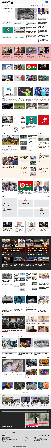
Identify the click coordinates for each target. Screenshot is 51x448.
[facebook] (35, 5)
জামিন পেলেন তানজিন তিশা (42, 323)
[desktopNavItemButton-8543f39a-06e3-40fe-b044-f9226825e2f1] (27, 5)
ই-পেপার (44, 5)
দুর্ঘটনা (27, 295)
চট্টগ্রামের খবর (41, 271)
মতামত (22, 5)
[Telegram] (39, 5)
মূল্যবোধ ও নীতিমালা (25, 438)
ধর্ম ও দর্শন (36, 336)
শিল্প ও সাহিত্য (20, 336)
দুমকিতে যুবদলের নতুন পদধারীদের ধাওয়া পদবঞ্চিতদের (6, 282)
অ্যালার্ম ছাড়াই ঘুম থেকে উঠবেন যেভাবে (10, 373)
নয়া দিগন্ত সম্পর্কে (25, 437)
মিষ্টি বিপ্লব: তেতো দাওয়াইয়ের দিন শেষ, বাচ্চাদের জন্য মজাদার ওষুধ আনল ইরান (31, 376)
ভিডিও (24, 5)
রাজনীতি (3, 153)
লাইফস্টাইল (4, 357)
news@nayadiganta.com (39, 441)
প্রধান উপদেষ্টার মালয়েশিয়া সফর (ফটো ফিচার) (33, 426)
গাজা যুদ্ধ (3, 395)
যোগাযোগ (25, 440)
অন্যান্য (26, 5)
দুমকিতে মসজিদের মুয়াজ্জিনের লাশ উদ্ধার (28, 274)
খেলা (17, 5)
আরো (48, 45)
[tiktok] (37, 5)
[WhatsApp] (38, 5)
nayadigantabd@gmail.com (37, 442)
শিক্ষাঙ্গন (40, 295)
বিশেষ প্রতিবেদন (4, 179)
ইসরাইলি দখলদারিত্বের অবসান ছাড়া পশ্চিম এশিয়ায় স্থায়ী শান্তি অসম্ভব (25, 403)
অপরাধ (15, 295)
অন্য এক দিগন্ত (47, 5)
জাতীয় (3, 114)
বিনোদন (3, 314)
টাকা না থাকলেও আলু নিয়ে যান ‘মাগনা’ (7, 426)
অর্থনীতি (19, 5)
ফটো (3, 411)
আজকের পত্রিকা (8, 5)
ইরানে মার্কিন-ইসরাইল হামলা (6, 45)
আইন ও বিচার (4, 295)
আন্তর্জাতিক (14, 5)
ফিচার (3, 336)
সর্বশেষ (5, 5)
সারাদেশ (3, 271)
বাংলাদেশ (12, 5)
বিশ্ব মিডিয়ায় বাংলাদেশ (42, 133)
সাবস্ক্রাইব (13, 432)
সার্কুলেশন (25, 439)
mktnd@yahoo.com (44, 442)
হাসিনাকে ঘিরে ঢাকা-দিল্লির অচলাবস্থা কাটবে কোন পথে (41, 190)
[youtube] (36, 5)
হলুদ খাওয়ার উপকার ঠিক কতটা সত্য (44, 365)
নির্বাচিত (3, 62)
